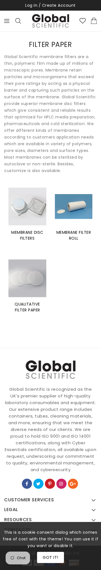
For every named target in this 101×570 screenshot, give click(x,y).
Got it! (50, 557)
